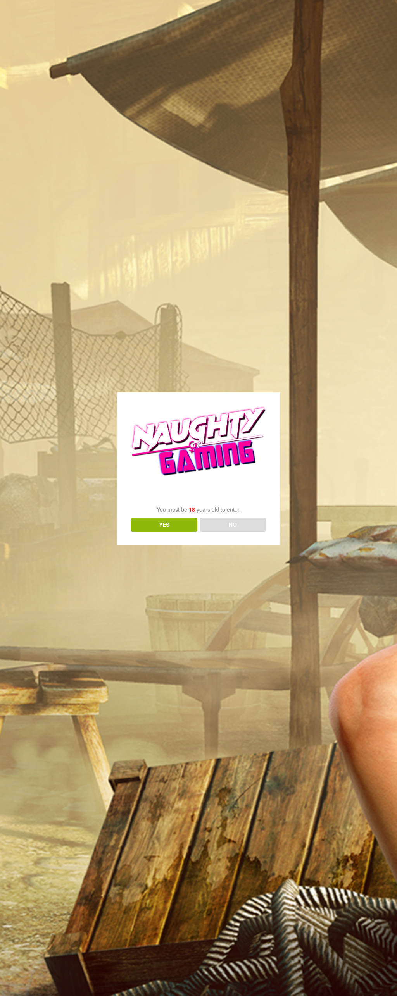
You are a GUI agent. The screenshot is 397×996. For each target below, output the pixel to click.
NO (233, 524)
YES (164, 524)
